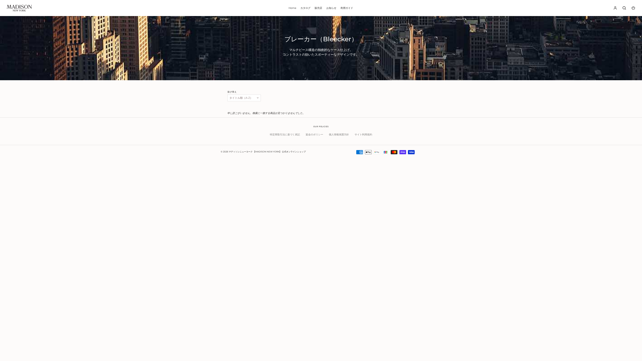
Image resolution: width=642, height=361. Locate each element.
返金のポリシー (314, 134)
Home (292, 8)
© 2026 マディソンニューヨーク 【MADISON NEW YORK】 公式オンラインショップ (263, 151)
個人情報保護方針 (339, 134)
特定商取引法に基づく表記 (285, 134)
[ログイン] (615, 8)
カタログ (305, 8)
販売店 (318, 8)
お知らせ (331, 8)
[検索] (624, 8)
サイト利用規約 (363, 134)
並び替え (232, 91)
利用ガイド (347, 8)
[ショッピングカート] (633, 8)
